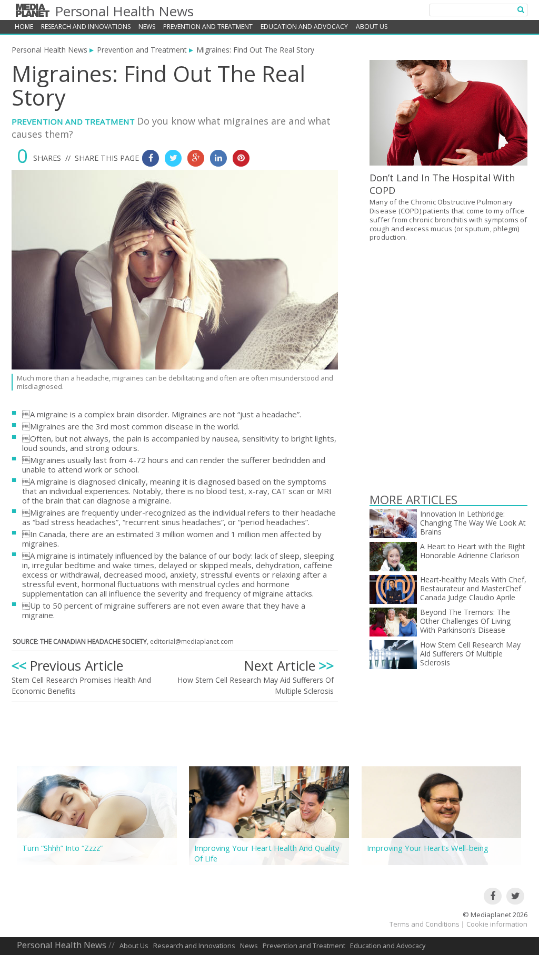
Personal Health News (124, 11)
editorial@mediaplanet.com (192, 641)
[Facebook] (493, 896)
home (24, 26)
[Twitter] (515, 896)
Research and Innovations (86, 26)
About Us (371, 26)
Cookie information (496, 924)
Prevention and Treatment (208, 26)
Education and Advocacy (304, 26)
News (146, 26)
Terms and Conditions (425, 924)
